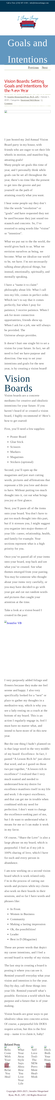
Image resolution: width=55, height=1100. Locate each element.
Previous (33, 67)
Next (45, 67)
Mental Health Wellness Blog (25, 102)
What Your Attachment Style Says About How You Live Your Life (23, 1074)
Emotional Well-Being (30, 106)
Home (8, 102)
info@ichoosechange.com (39, 3)
